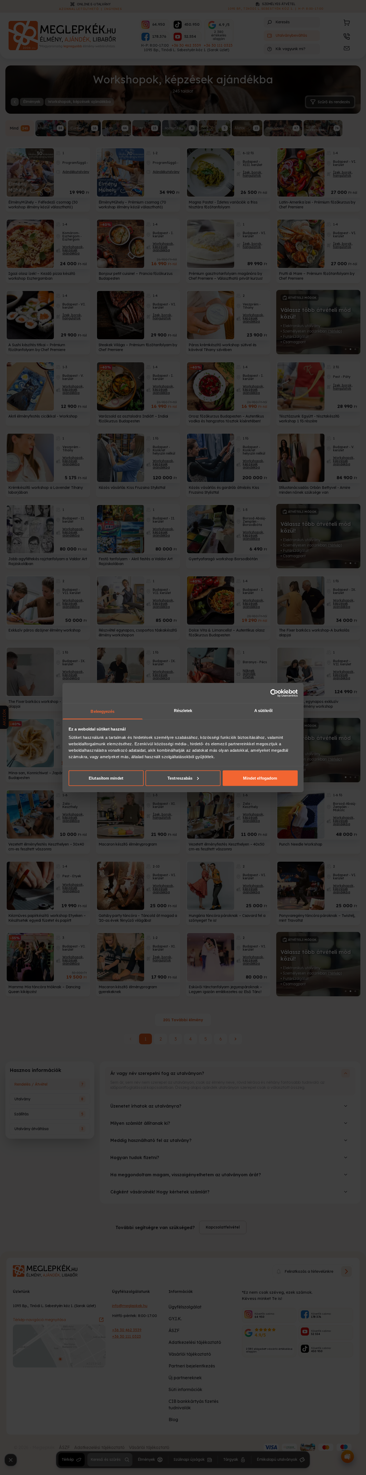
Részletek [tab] (183, 710)
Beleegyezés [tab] (102, 711)
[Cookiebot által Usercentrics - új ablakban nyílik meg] (274, 693)
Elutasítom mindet (106, 778)
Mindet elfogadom (260, 778)
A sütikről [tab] (263, 710)
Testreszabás (179, 778)
